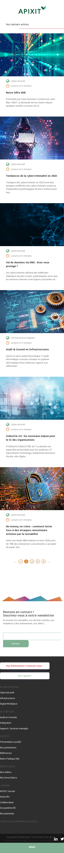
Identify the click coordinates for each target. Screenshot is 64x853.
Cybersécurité (7, 692)
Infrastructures (7, 698)
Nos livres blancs (8, 777)
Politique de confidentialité (39, 840)
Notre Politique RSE (9, 758)
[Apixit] (32, 11)
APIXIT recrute (7, 791)
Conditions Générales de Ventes (19, 821)
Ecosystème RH (8, 807)
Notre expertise (9, 687)
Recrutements (7, 813)
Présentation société (10, 741)
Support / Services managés (14, 728)
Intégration (5, 722)
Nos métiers (7, 711)
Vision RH (4, 796)
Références (6, 753)
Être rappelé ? (24, 676)
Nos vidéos (5, 772)
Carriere (5, 785)
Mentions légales (15, 840)
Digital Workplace (8, 703)
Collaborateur (7, 802)
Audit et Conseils (8, 717)
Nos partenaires (8, 747)
